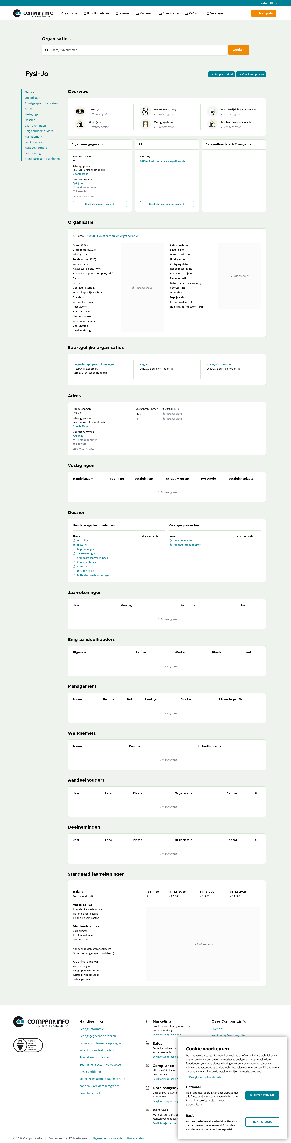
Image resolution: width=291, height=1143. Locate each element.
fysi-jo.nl (78, 183)
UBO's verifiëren (90, 1072)
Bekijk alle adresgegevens (98, 203)
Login (263, 3)
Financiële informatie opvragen (100, 1043)
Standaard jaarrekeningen (42, 159)
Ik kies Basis (262, 1122)
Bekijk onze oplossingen (167, 1034)
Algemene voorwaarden (108, 1138)
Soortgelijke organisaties (41, 103)
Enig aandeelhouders (39, 131)
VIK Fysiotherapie (219, 364)
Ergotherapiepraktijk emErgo (94, 364)
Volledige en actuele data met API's (102, 1079)
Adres (28, 109)
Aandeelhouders (36, 147)
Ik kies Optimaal (262, 1095)
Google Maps (80, 174)
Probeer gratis (264, 13)
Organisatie (69, 13)
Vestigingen (32, 114)
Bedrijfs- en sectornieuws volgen (101, 1064)
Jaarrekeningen (35, 125)
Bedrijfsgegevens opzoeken (97, 1036)
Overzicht (31, 92)
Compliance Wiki (90, 1093)
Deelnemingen (34, 153)
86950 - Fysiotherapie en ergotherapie (162, 161)
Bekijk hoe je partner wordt (168, 1123)
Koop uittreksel (223, 74)
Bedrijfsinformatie (91, 1029)
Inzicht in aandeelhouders (96, 1050)
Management (33, 136)
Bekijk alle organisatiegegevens (165, 203)
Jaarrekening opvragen (94, 1057)
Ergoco (144, 364)
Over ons (217, 1029)
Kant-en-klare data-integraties (99, 1086)
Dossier (30, 120)
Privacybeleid (136, 1138)
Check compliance (253, 74)
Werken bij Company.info (228, 1035)
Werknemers (33, 142)
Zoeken (238, 49)
